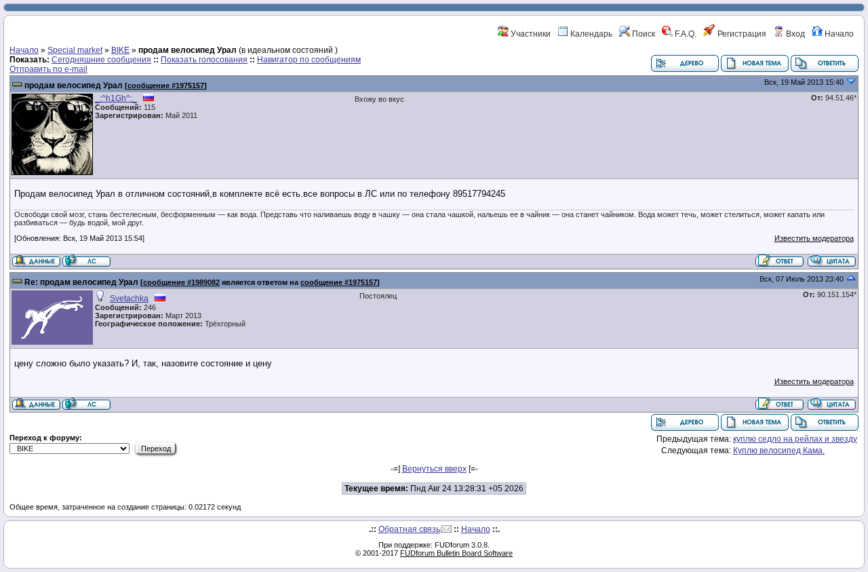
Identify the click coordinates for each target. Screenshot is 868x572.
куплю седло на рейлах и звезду (795, 439)
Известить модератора (814, 238)
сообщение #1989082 (181, 282)
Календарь (590, 34)
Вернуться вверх (434, 469)
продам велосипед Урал (73, 85)
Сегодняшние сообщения (101, 59)
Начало (838, 34)
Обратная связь (409, 529)
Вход (794, 34)
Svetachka (129, 298)
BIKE (120, 50)
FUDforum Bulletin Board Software (456, 553)
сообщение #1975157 (165, 85)
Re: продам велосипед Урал (81, 282)
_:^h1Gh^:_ (116, 98)
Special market (74, 50)
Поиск (642, 34)
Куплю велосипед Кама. (779, 450)
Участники (530, 34)
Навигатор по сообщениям (309, 59)
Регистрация (740, 34)
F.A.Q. (684, 34)
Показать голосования (204, 59)
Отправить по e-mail (48, 69)
